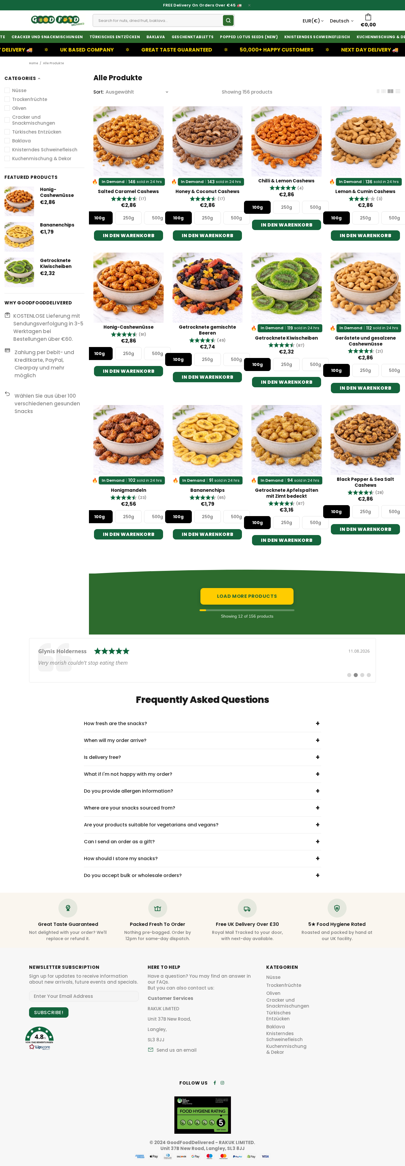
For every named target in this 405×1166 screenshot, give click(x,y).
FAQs (162, 982)
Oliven (273, 993)
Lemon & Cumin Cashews (365, 192)
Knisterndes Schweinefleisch (284, 1037)
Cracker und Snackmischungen (287, 1003)
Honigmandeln (128, 490)
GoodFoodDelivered (57, 20)
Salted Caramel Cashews (128, 192)
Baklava (275, 1027)
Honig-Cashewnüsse (57, 192)
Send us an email (177, 1050)
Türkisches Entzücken (278, 1016)
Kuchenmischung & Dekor (286, 1049)
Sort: (98, 92)
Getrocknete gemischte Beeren (207, 330)
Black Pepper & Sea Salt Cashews (365, 482)
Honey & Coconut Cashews (208, 192)
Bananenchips (57, 225)
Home (33, 63)
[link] (202, 660)
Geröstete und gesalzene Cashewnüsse (365, 341)
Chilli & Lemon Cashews (286, 181)
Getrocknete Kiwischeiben (55, 263)
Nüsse (273, 977)
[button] (128, 198)
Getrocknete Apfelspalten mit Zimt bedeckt (286, 493)
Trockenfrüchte (283, 985)
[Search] (228, 20)
